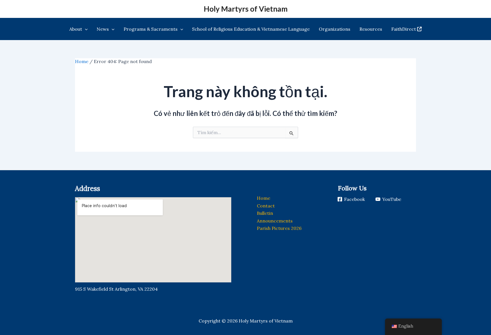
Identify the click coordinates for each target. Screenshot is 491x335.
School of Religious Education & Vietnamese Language (251, 29)
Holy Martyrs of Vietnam (246, 8)
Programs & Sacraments (151, 29)
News (103, 29)
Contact (266, 206)
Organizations (334, 29)
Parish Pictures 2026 (279, 228)
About (75, 29)
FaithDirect (403, 29)
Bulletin (265, 213)
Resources (370, 29)
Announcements (275, 221)
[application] (85, 29)
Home (81, 61)
